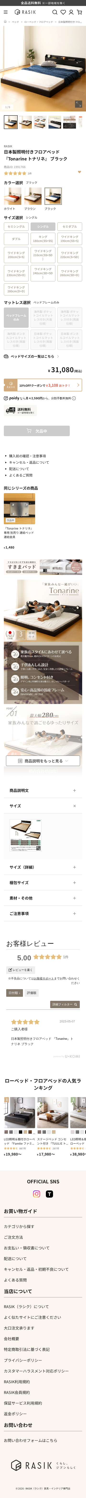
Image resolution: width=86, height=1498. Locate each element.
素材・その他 (21, 898)
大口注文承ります (19, 1328)
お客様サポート (44, 978)
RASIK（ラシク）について (26, 1306)
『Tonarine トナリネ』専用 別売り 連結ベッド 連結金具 (19, 532)
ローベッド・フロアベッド (38, 22)
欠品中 (41, 431)
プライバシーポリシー (23, 1360)
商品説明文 (19, 790)
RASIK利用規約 (17, 1381)
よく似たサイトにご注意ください (32, 1317)
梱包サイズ (19, 882)
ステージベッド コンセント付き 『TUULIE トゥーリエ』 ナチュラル (51, 1141)
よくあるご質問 (20, 475)
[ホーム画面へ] (5, 22)
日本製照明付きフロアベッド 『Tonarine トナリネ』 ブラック (43, 24)
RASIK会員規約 (17, 1392)
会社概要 (11, 1338)
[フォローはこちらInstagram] (36, 1194)
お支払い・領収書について (27, 1248)
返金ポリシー (15, 1413)
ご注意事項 (19, 913)
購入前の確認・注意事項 (27, 455)
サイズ (15, 806)
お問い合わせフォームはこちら (30, 1440)
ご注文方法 (13, 1237)
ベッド (15, 22)
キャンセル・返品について (29, 462)
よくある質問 (15, 1280)
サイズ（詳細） (23, 867)
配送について (19, 468)
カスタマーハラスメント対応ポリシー (36, 1371)
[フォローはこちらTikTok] (49, 1194)
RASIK (8, 146)
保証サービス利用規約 (23, 1403)
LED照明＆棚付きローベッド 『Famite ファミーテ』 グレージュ (19, 1141)
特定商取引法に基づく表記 (27, 1349)
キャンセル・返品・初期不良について (36, 1269)
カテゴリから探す (19, 1226)
